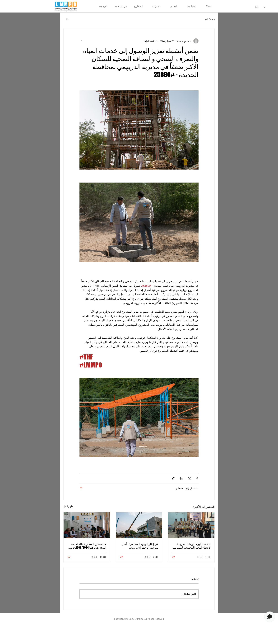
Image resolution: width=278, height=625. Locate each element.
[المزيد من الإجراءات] (81, 41)
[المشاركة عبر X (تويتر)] (189, 478)
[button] (67, 19)
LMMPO (139, 618)
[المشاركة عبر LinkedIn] (181, 478)
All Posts (210, 19)
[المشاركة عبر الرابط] (173, 478)
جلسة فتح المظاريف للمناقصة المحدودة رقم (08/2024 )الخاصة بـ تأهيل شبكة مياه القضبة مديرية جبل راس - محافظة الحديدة (87, 545)
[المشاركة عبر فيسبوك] (197, 478)
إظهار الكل (68, 506)
